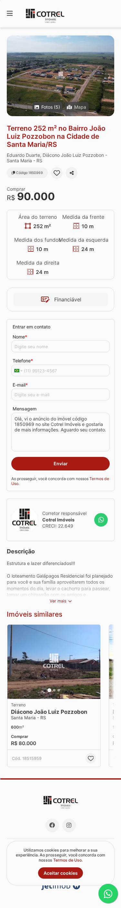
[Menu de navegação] (10, 13)
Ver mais (58, 601)
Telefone (23, 360)
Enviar (61, 463)
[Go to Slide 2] (54, 690)
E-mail (20, 385)
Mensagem (24, 408)
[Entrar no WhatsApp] (101, 520)
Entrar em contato (31, 326)
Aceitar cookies (61, 873)
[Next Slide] (109, 75)
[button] (60, 75)
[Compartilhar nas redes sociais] (71, 173)
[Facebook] (52, 825)
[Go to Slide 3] (58, 690)
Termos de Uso (67, 860)
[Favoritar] (57, 173)
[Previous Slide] (12, 75)
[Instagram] (69, 825)
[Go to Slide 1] (49, 690)
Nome (20, 336)
